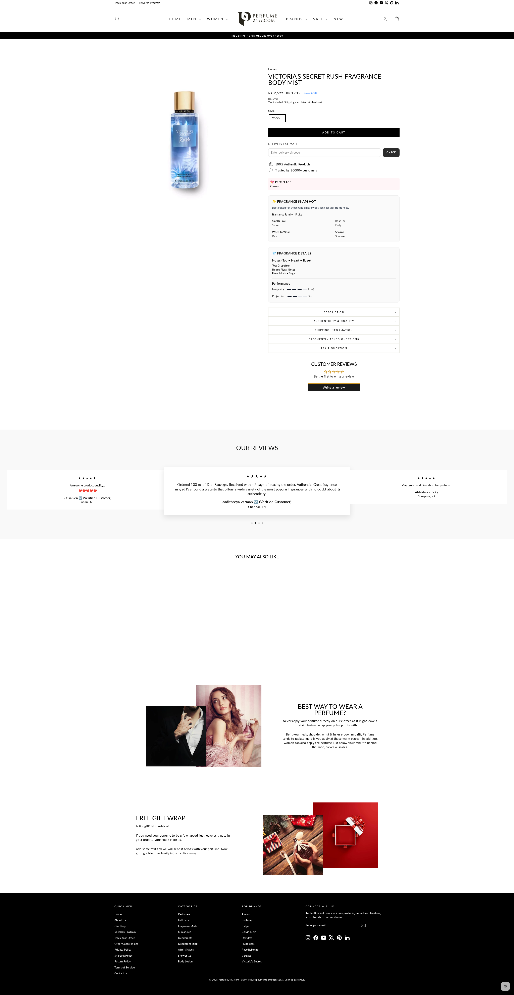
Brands (295, 19)
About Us (120, 920)
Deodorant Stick (188, 943)
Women (216, 19)
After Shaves (186, 949)
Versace (246, 955)
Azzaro (246, 914)
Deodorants (185, 938)
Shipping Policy (123, 955)
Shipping (289, 102)
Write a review (334, 387)
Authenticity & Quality (334, 320)
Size (271, 110)
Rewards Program (149, 2)
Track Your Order (124, 2)
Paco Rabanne (250, 949)
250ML (277, 118)
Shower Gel (185, 955)
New (338, 19)
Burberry (247, 920)
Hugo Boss (248, 943)
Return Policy (122, 961)
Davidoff (247, 938)
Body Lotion (185, 961)
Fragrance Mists (187, 926)
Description (333, 312)
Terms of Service (124, 967)
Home (175, 19)
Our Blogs (120, 926)
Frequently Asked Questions (334, 339)
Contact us (120, 973)
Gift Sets (183, 920)
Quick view (148, 632)
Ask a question (334, 348)
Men (192, 19)
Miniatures (184, 931)
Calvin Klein (249, 931)
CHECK (391, 152)
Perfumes (184, 914)
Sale (319, 19)
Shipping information (334, 329)
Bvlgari (246, 926)
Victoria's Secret (252, 961)
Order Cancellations (126, 943)
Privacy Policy (122, 949)
